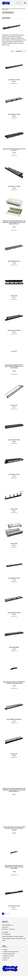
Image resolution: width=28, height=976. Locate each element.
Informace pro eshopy (8, 955)
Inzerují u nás (6, 957)
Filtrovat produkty (9, 12)
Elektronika (8, 8)
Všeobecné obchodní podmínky (10, 951)
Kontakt (5, 949)
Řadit (12, 51)
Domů (4, 8)
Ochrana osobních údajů (9, 953)
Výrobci (5, 960)
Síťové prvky (22, 8)
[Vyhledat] (25, 3)
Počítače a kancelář (15, 8)
